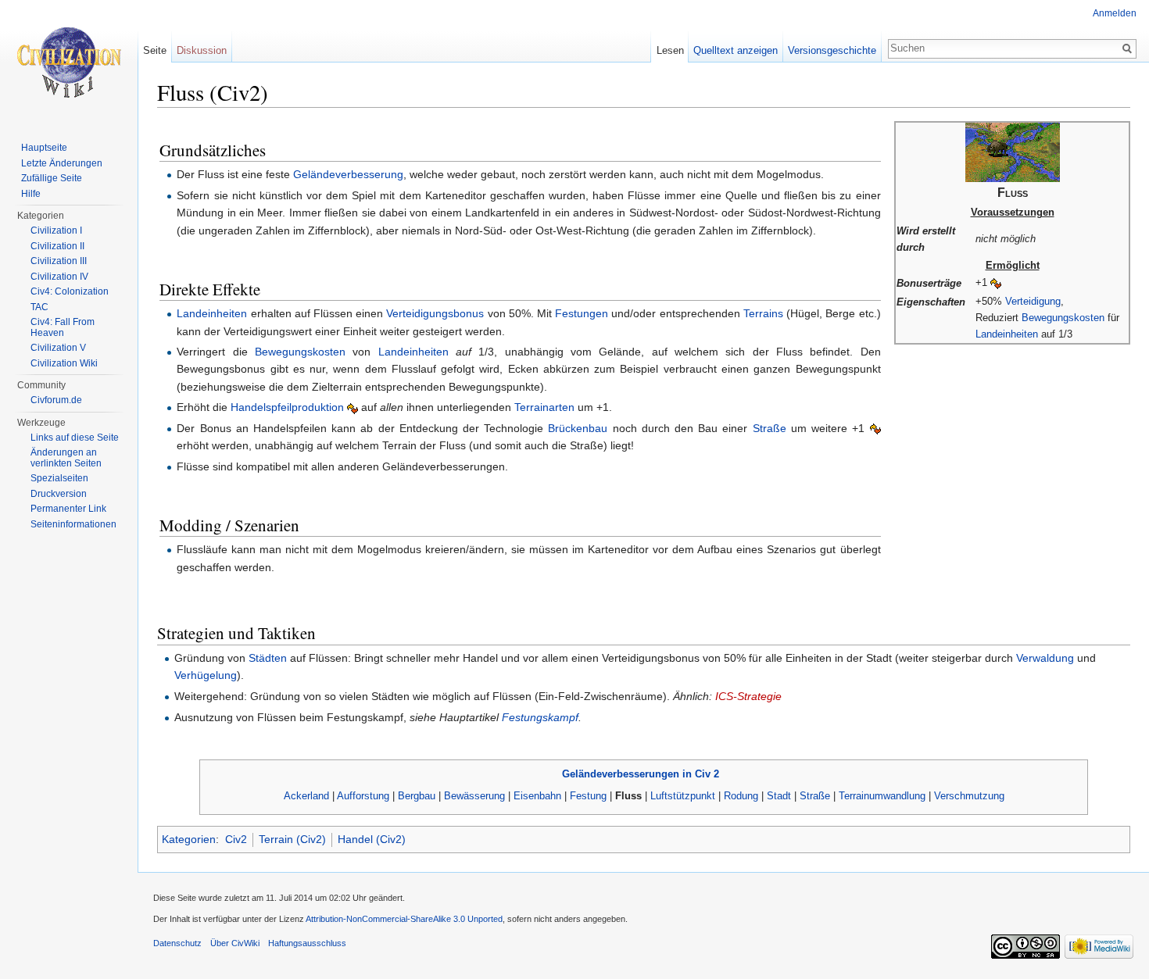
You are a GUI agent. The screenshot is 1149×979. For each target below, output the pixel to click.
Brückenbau (577, 428)
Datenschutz (177, 943)
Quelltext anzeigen (735, 50)
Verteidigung (1033, 301)
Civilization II (57, 246)
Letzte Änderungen (61, 163)
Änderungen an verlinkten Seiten (66, 458)
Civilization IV (59, 276)
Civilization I (56, 230)
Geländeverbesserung (348, 174)
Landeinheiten (1006, 334)
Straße (769, 428)
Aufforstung (363, 796)
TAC (39, 307)
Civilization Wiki (64, 363)
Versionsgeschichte (832, 50)
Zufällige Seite (51, 178)
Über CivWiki (235, 943)
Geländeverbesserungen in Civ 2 (640, 774)
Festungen (581, 313)
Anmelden (1114, 13)
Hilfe (31, 193)
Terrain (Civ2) (292, 839)
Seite (154, 50)
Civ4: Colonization (69, 291)
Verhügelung (205, 675)
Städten (268, 658)
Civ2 (236, 839)
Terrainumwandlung (882, 796)
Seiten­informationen (73, 524)
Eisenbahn (537, 796)
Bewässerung (474, 796)
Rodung (741, 796)
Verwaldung (1045, 658)
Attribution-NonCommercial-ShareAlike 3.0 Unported (404, 919)
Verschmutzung (969, 796)
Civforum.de (56, 400)
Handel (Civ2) (372, 839)
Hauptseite (44, 147)
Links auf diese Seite (74, 437)
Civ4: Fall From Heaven (62, 327)
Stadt (779, 796)
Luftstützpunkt (682, 796)
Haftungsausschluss (307, 943)
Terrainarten (544, 407)
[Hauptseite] (68, 62)
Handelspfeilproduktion (287, 407)
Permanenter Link (68, 508)
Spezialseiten (59, 478)
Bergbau (416, 796)
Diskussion (202, 50)
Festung (588, 796)
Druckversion (58, 493)
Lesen (670, 50)
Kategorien (189, 839)
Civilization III (58, 260)
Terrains (763, 313)
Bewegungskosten (1063, 317)
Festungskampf (540, 717)
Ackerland (306, 796)
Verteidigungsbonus (435, 313)
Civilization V (58, 347)
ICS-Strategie (748, 696)
